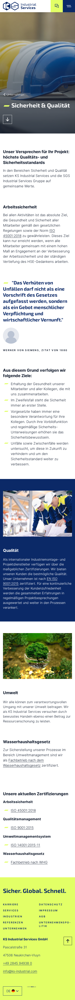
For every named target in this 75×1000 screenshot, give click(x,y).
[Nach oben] (68, 941)
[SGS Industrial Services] (31, 986)
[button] (12, 990)
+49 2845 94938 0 (17, 963)
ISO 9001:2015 (22, 827)
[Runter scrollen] (7, 119)
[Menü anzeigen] (69, 6)
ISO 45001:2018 (23, 810)
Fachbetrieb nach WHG (29, 862)
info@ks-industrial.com (20, 971)
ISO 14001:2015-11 (25, 845)
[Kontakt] (57, 6)
